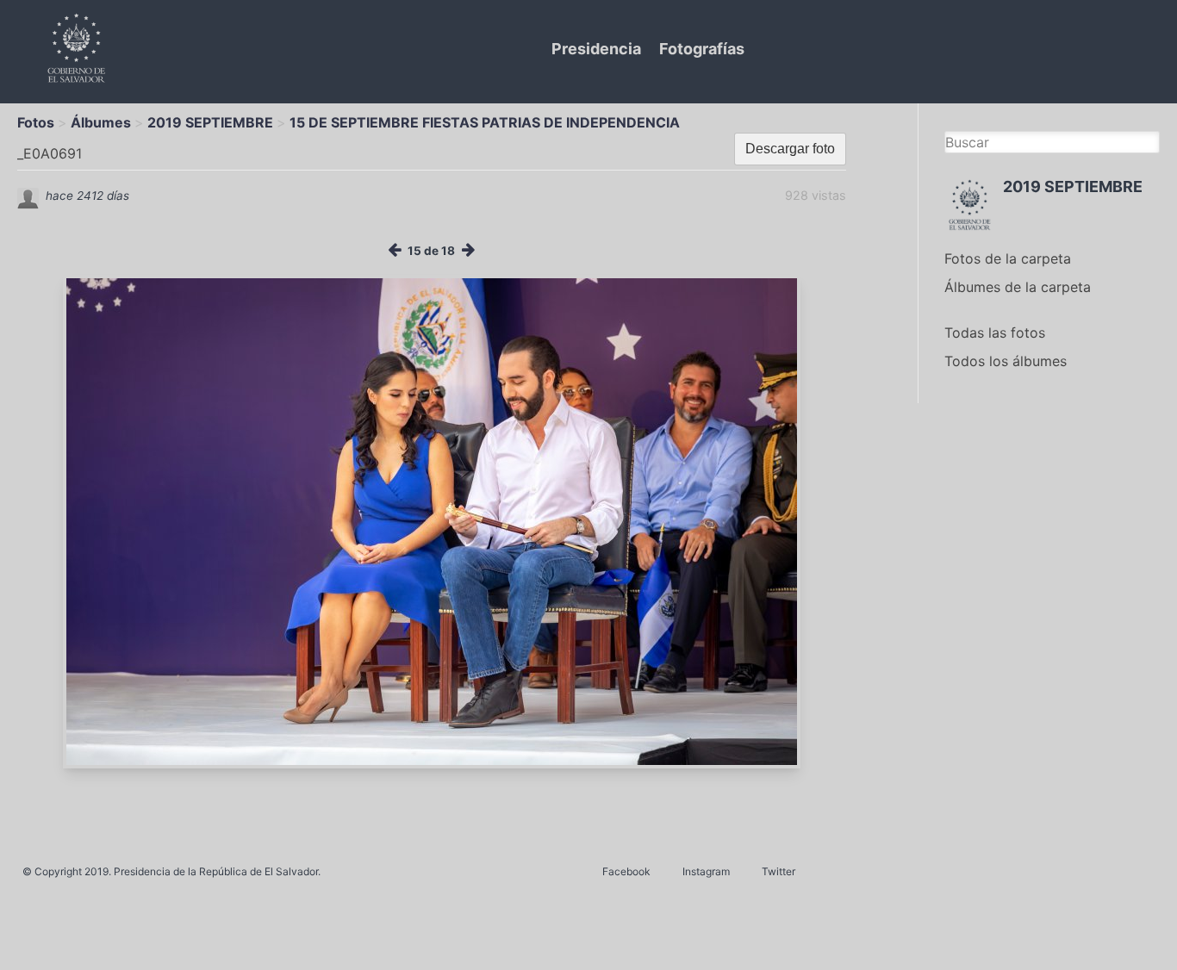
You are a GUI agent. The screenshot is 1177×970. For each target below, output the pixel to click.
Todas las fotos (994, 332)
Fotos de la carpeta (1007, 258)
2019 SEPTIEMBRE (210, 122)
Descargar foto (790, 148)
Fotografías (701, 49)
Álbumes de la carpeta (1017, 286)
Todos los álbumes (1005, 361)
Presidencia (596, 49)
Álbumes (101, 122)
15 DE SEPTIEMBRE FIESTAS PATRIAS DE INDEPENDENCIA (485, 122)
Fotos (35, 122)
